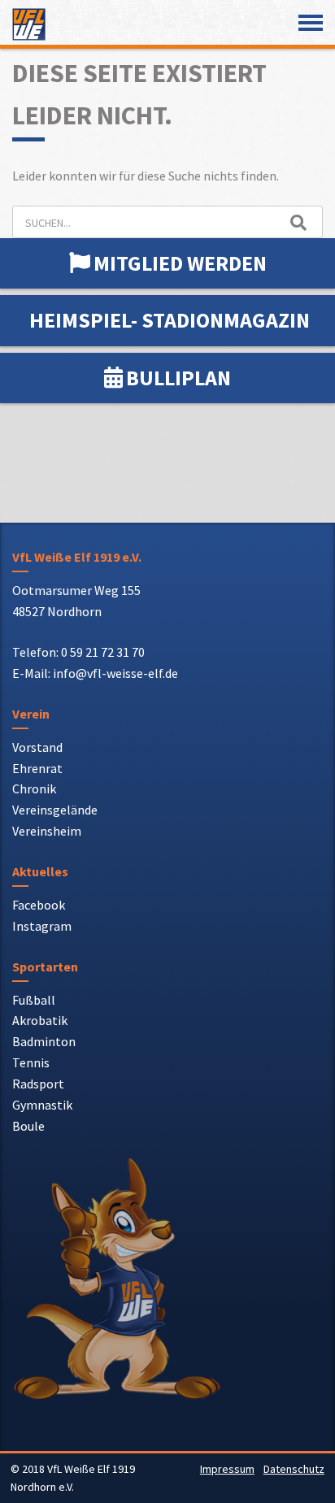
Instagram (42, 926)
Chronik (34, 788)
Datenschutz (293, 1469)
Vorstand (37, 747)
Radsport (38, 1083)
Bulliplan (178, 377)
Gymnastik (42, 1105)
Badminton (44, 1041)
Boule (28, 1126)
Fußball (33, 1000)
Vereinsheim (46, 831)
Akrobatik (39, 1020)
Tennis (31, 1062)
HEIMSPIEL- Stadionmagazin (169, 319)
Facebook (38, 905)
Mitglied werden (180, 263)
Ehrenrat (37, 768)
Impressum (227, 1469)
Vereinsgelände (55, 809)
